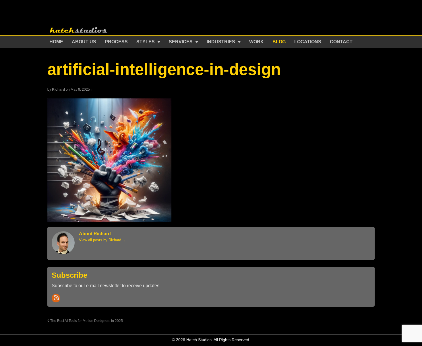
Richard (58, 90)
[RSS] (56, 298)
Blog (279, 41)
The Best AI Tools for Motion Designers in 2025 (86, 320)
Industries (221, 41)
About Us (84, 41)
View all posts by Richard (102, 240)
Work (256, 41)
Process (116, 41)
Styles (145, 41)
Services (181, 41)
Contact (341, 41)
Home (56, 41)
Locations (307, 41)
